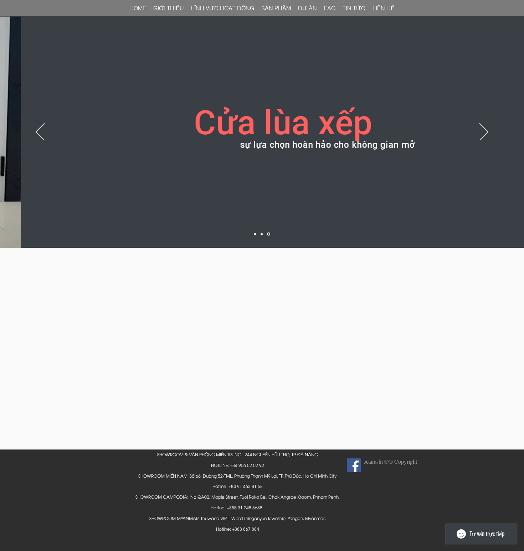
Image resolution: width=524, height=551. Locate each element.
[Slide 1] (255, 234)
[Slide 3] (268, 234)
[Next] (483, 132)
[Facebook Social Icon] (354, 465)
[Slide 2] (262, 234)
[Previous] (40, 132)
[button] (383, 8)
